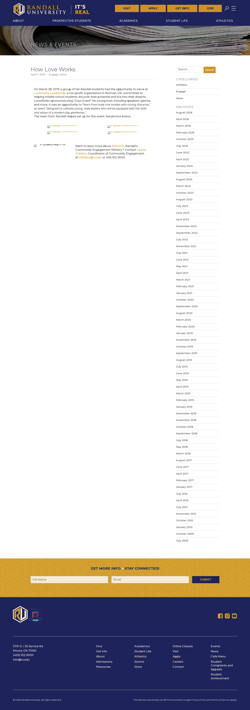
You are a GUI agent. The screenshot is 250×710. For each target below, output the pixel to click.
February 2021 (185, 286)
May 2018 (182, 446)
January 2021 (184, 293)
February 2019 (185, 400)
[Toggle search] (226, 8)
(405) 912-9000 (23, 655)
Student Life (177, 20)
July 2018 (182, 440)
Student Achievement (220, 676)
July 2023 (182, 206)
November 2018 (186, 420)
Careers (178, 661)
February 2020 (185, 326)
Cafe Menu (218, 656)
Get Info (182, 8)
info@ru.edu (21, 659)
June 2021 (182, 259)
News (63, 74)
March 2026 (183, 125)
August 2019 (184, 360)
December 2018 (186, 413)
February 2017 (185, 480)
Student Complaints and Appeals (222, 665)
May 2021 (182, 266)
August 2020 (184, 313)
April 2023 (182, 219)
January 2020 (184, 333)
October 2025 (185, 139)
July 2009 (182, 540)
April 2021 (182, 272)
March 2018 (183, 453)
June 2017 (182, 466)
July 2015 (182, 507)
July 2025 (182, 145)
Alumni (139, 661)
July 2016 (182, 493)
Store (138, 666)
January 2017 (184, 486)
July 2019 (182, 366)
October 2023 (185, 192)
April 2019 (182, 386)
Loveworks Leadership (49, 93)
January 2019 (184, 406)
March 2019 (183, 393)
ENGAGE (118, 146)
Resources (103, 666)
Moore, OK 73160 (24, 650)
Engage (54, 74)
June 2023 (182, 212)
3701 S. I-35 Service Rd (28, 646)
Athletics (224, 20)
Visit (127, 8)
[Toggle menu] (233, 8)
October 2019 (184, 346)
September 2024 (187, 172)
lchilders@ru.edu (90, 157)
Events (215, 646)
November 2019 (186, 339)
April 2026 (182, 119)
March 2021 (183, 279)
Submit (206, 579)
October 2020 (185, 299)
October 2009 (185, 533)
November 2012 (186, 513)
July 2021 (182, 252)
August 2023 (184, 199)
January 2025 (184, 166)
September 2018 (186, 433)
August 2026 (184, 112)
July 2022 (182, 239)
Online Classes (183, 646)
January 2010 (184, 527)
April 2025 (182, 159)
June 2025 (182, 152)
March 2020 (183, 319)
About (18, 20)
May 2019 (182, 380)
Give (210, 8)
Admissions (104, 661)
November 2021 (186, 246)
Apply (153, 8)
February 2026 (185, 132)
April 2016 (182, 500)
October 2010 (184, 520)
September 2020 (187, 306)
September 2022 (187, 232)
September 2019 (186, 353)
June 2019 (182, 373)
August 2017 (184, 460)
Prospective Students (71, 20)
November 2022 (186, 226)
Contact (178, 666)
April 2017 (182, 473)
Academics (128, 20)
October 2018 (184, 426)
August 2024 (184, 179)
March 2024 (183, 186)
